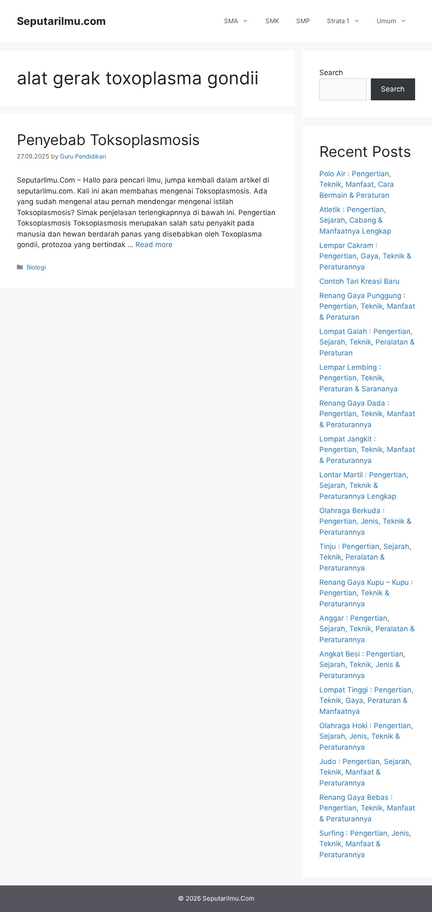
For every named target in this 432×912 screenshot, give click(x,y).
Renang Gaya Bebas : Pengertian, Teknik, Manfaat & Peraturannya (367, 808)
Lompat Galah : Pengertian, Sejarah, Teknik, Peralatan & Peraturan (367, 342)
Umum (386, 21)
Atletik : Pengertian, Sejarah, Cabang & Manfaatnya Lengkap (355, 220)
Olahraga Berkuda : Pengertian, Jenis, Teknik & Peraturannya (365, 521)
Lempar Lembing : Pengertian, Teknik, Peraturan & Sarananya (358, 378)
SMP (303, 21)
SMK (272, 21)
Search (331, 72)
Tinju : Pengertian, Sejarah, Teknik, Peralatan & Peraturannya (365, 557)
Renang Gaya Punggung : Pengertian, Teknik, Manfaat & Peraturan (367, 306)
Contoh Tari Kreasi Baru (359, 281)
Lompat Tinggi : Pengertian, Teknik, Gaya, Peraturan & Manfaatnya (366, 701)
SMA (231, 21)
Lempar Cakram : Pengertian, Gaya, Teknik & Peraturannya (365, 256)
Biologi (36, 267)
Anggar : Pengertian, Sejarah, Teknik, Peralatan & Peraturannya (367, 629)
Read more (154, 244)
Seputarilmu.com (61, 21)
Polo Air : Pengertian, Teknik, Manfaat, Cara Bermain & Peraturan (356, 184)
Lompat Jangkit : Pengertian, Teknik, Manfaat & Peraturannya (367, 450)
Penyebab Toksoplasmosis (108, 139)
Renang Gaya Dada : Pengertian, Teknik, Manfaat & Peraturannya (367, 414)
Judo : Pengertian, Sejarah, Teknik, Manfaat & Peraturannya (365, 772)
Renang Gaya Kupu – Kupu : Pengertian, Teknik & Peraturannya (366, 593)
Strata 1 (338, 21)
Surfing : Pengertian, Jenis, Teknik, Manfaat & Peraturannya (365, 844)
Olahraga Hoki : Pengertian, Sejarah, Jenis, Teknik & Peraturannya (366, 736)
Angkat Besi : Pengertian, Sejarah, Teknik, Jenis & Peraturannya (362, 665)
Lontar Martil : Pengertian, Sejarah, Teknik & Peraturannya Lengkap (363, 485)
